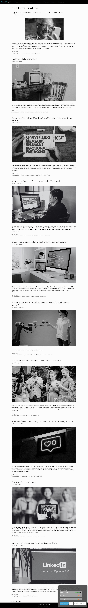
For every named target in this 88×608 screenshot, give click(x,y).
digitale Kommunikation (21, 53)
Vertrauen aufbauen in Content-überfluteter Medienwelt (36, 181)
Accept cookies (64, 603)
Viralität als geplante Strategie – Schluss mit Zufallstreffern (37, 361)
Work (24, 2)
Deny (71, 603)
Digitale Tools (38, 536)
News (53, 2)
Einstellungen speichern (79, 603)
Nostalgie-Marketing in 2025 (24, 59)
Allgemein (15, 51)
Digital (14, 53)
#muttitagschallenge (66, 605)
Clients (32, 2)
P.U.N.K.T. (6, 2)
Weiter (20, 601)
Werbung (48, 175)
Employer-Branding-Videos (23, 482)
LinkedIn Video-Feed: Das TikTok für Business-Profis (34, 543)
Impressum (81, 605)
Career (47, 2)
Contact (61, 2)
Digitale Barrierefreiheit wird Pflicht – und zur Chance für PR (37, 12)
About (18, 2)
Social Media (45, 112)
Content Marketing (17, 112)
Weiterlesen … (46, 48)
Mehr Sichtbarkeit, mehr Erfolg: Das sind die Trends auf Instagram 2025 (42, 421)
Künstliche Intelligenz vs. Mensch (32, 354)
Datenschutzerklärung (75, 605)
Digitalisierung (37, 53)
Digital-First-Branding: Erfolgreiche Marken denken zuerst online (39, 242)
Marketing (37, 175)
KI (32, 415)
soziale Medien (49, 354)
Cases (39, 2)
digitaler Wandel (30, 53)
